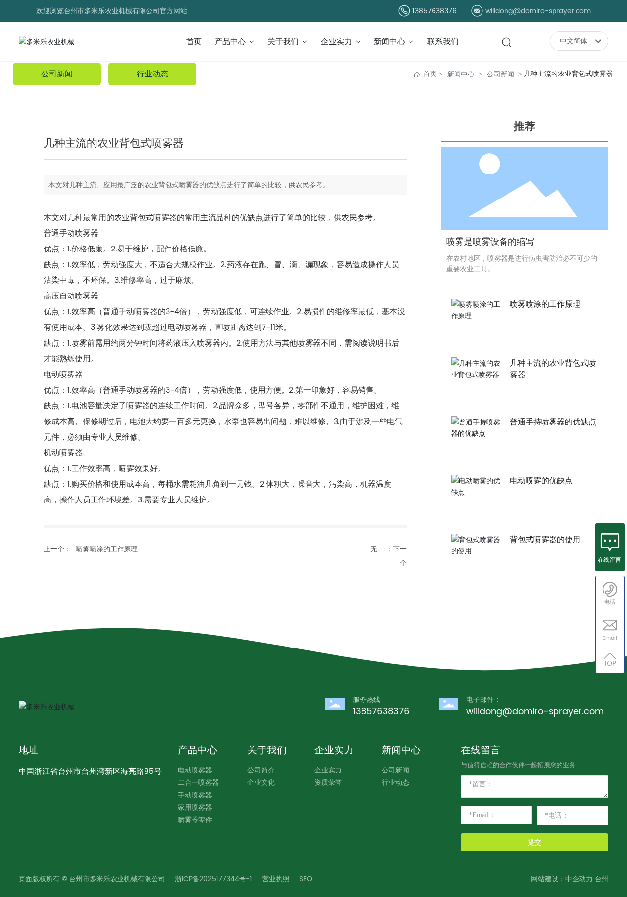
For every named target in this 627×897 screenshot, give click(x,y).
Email (610, 638)
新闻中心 (461, 74)
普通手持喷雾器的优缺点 (553, 422)
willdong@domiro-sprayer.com (538, 11)
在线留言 (609, 560)
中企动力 (579, 879)
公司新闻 (500, 74)
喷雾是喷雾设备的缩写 (490, 242)
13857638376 (434, 11)
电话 (609, 602)
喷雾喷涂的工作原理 (107, 549)
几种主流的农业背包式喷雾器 (553, 369)
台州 (601, 879)
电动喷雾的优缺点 (541, 480)
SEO (305, 879)
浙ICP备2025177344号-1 (213, 879)
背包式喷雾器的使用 (545, 539)
